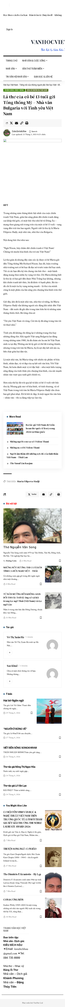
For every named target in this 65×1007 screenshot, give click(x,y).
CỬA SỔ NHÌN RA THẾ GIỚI (37, 90)
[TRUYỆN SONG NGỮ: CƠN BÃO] (53, 857)
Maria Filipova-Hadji (28, 481)
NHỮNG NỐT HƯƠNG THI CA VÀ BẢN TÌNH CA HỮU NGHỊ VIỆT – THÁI (22, 569)
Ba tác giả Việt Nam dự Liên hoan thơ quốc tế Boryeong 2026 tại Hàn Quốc (40, 428)
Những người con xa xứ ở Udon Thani (29, 441)
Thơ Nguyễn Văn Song (19, 547)
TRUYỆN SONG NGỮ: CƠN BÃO (19, 849)
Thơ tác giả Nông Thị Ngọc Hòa (19, 766)
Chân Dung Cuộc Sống (14, 90)
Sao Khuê (12, 666)
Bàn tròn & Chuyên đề (41, 15)
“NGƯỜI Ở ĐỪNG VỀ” (15, 728)
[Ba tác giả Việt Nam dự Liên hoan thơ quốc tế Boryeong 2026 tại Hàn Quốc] (15, 428)
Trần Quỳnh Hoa (19, 131)
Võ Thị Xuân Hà (15, 637)
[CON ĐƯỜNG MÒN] (53, 908)
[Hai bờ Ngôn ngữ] (49, 711)
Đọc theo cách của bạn (15, 15)
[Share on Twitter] (11, 123)
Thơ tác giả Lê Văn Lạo (14, 785)
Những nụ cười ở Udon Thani (25, 447)
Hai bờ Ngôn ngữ (13, 700)
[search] (6, 5)
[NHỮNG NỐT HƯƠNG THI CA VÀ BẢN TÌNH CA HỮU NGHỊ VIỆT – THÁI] (53, 574)
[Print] (26, 123)
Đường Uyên (11, 561)
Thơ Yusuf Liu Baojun (21, 463)
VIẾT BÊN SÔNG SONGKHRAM (20, 747)
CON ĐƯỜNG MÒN (13, 899)
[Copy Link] (21, 123)
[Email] (16, 123)
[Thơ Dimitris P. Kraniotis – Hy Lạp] (53, 882)
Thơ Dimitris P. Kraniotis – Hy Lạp (22, 874)
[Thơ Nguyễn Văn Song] (32, 525)
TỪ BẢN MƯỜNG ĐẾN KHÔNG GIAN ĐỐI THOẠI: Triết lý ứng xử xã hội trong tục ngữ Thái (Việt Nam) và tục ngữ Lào (22, 599)
